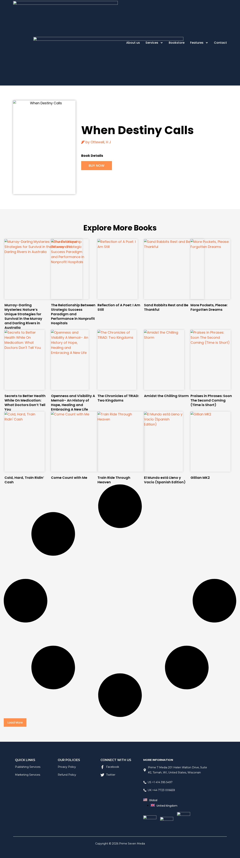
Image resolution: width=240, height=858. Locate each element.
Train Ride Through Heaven (114, 479)
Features (196, 43)
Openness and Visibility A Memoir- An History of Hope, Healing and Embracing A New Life (73, 402)
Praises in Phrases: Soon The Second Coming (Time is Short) (211, 400)
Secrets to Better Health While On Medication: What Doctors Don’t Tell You (25, 402)
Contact (220, 43)
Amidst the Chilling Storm (166, 395)
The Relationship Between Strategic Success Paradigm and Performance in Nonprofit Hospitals (73, 314)
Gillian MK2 (200, 477)
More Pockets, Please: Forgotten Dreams (208, 307)
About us (133, 43)
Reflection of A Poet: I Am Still (119, 307)
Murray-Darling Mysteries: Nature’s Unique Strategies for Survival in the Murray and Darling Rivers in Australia (23, 316)
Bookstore (176, 43)
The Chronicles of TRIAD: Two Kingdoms (118, 398)
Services (152, 43)
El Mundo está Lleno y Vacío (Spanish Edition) (165, 479)
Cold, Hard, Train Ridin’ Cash (24, 479)
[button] (15, 722)
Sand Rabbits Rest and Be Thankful (166, 307)
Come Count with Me (69, 477)
